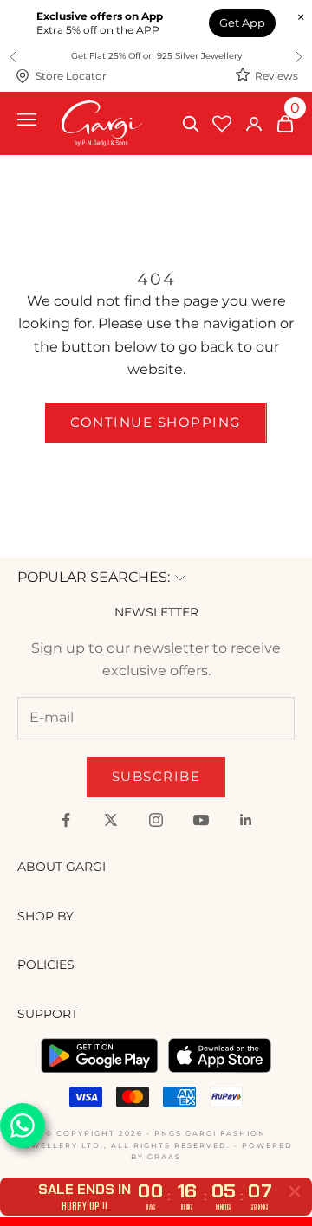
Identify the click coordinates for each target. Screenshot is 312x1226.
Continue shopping (156, 422)
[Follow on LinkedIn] (246, 820)
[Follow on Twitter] (111, 820)
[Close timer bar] (295, 1191)
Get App (242, 22)
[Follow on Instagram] (156, 820)
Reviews (276, 75)
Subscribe (156, 776)
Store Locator (71, 75)
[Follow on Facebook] (66, 820)
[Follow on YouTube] (201, 820)
